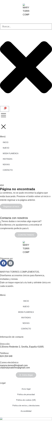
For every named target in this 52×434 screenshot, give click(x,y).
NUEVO (26, 307)
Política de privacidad (26, 394)
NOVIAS (26, 323)
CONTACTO (26, 329)
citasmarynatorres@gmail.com (15, 367)
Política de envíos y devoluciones (26, 406)
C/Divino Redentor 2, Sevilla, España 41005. (22, 347)
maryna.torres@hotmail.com (14, 365)
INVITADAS (26, 318)
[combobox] (26, 27)
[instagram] (10, 263)
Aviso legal (26, 389)
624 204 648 (6, 356)
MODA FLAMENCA (26, 312)
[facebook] (3, 263)
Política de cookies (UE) (26, 400)
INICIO (26, 301)
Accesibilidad (26, 411)
